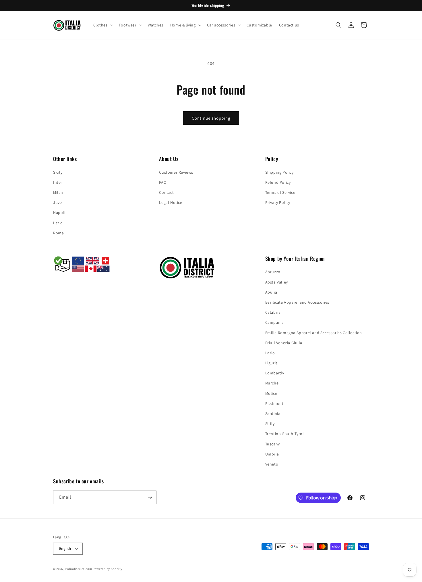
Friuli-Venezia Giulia (283, 342)
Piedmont (274, 403)
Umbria (272, 454)
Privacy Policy (277, 202)
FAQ (162, 182)
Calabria (273, 312)
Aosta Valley (276, 282)
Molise (271, 393)
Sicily (58, 172)
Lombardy (274, 373)
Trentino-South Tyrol (284, 433)
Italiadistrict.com (78, 569)
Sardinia (272, 413)
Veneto (271, 464)
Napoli (59, 212)
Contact (166, 192)
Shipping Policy (279, 172)
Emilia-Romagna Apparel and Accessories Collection (313, 332)
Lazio (58, 222)
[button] (102, 25)
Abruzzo (272, 271)
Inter (57, 182)
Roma (58, 233)
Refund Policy (278, 182)
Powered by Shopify (107, 569)
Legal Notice (170, 202)
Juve (57, 202)
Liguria (271, 362)
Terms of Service (280, 192)
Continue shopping (211, 118)
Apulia (271, 292)
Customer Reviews (176, 172)
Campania (274, 322)
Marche (272, 383)
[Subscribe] (150, 497)
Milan (58, 192)
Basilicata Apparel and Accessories (297, 302)
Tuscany (272, 444)
